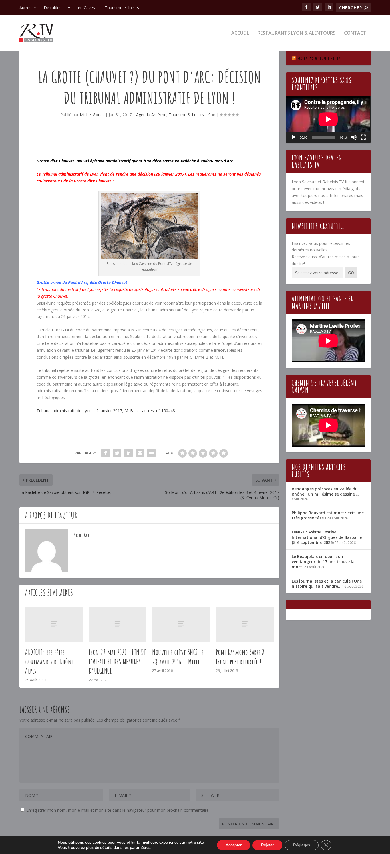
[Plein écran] (363, 137)
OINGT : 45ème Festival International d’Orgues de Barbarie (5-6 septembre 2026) (327, 537)
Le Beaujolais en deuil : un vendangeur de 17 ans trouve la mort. (323, 561)
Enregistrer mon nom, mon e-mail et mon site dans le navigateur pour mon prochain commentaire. (118, 810)
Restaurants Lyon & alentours (296, 33)
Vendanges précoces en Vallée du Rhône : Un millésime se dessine (325, 491)
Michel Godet (92, 114)
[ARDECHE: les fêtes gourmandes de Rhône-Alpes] (54, 624)
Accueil (240, 33)
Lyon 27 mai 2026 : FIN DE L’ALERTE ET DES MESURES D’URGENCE (117, 662)
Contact (355, 33)
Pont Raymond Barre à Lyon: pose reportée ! (240, 657)
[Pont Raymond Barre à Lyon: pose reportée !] (245, 624)
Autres (25, 7)
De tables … (55, 7)
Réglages (301, 845)
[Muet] (354, 137)
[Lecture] (293, 137)
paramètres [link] (140, 847)
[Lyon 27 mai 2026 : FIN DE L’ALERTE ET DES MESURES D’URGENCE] (118, 624)
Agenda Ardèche (151, 114)
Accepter (234, 845)
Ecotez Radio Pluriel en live (320, 58)
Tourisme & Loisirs (186, 114)
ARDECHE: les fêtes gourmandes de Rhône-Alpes (51, 662)
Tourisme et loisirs (122, 7)
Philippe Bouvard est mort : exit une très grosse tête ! (328, 515)
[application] (328, 119)
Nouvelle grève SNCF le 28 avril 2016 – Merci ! (178, 657)
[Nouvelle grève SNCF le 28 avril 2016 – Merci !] (181, 624)
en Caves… (88, 7)
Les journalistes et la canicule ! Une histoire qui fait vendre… (327, 583)
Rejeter (267, 845)
